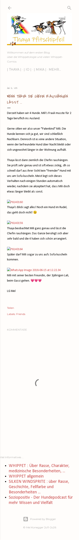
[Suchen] (69, 7)
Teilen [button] (10, 307)
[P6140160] (15, 202)
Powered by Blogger (43, 519)
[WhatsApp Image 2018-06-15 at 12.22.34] (34, 270)
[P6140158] (15, 223)
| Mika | (40, 69)
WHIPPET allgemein (26, 476)
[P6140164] (15, 249)
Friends (20, 314)
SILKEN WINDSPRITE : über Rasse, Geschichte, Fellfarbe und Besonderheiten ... (39, 487)
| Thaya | (14, 69)
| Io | (27, 69)
